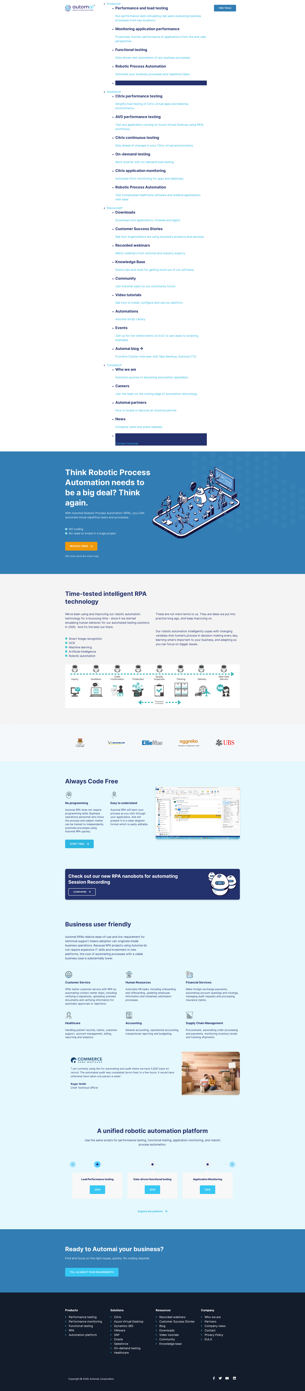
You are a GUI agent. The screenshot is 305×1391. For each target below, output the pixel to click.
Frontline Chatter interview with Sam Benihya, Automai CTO (155, 356)
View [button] (97, 1189)
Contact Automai (126, 443)
